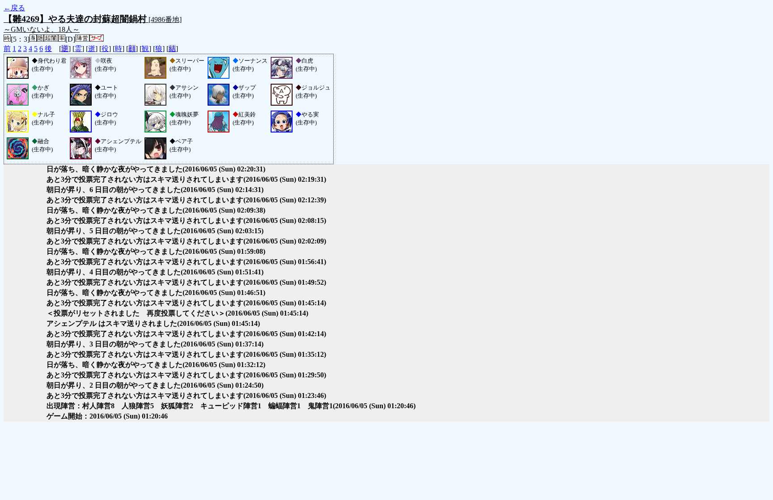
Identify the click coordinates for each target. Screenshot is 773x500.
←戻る (14, 8)
